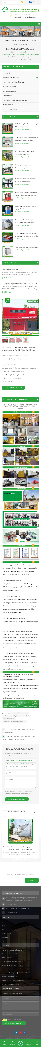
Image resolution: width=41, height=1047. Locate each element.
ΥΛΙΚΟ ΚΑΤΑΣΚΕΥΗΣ (10, 109)
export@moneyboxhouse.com (26, 17)
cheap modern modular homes (13, 980)
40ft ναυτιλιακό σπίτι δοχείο (20, 713)
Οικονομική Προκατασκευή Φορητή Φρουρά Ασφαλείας (25, 207)
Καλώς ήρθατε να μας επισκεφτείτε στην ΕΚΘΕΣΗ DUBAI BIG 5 (20, 284)
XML (3, 941)
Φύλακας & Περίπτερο (9, 86)
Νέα (3, 930)
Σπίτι (13, 52)
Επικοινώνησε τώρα (12, 388)
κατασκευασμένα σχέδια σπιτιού (11, 965)
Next (38, 812)
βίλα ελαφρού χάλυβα (9, 91)
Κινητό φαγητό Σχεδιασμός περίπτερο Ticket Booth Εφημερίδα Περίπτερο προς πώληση (26, 194)
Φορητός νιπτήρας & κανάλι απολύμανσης (15, 100)
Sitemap (5, 937)
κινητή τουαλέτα (6, 957)
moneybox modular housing (12, 950)
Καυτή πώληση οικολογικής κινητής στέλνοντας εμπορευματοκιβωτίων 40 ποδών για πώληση (20, 763)
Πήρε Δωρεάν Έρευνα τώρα (20, 1043)
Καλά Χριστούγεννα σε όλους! (11, 269)
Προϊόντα (4, 926)
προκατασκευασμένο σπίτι (11, 77)
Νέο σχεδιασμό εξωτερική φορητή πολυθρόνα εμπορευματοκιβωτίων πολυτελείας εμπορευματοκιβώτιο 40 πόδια (20, 848)
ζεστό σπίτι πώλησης (8, 719)
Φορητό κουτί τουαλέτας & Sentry (13, 82)
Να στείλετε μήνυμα (16, 799)
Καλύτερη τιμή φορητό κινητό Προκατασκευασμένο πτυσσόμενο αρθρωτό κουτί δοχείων (24, 166)
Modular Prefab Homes (10, 976)
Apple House (7, 95)
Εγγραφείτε (32, 880)
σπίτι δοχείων (7, 73)
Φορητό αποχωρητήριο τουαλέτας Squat (27, 247)
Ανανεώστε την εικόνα (14, 1019)
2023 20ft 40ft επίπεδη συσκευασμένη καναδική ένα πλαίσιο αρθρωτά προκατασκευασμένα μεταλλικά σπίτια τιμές (26, 139)
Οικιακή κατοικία (8, 105)
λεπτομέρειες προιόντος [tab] (16, 399)
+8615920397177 (12, 913)
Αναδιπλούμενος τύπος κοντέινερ (12, 961)
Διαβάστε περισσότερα (21, 129)
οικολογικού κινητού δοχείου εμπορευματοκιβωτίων (16, 716)
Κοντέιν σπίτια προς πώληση (11, 984)
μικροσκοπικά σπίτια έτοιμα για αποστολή (14, 722)
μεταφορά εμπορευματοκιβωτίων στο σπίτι (15, 973)
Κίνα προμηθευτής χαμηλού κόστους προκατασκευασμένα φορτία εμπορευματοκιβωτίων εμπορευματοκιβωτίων (25, 180)
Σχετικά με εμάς (6, 933)
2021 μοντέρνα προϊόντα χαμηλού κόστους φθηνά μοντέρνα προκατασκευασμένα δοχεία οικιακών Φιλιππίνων (26, 153)
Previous (34, 812)
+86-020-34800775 (13, 904)
